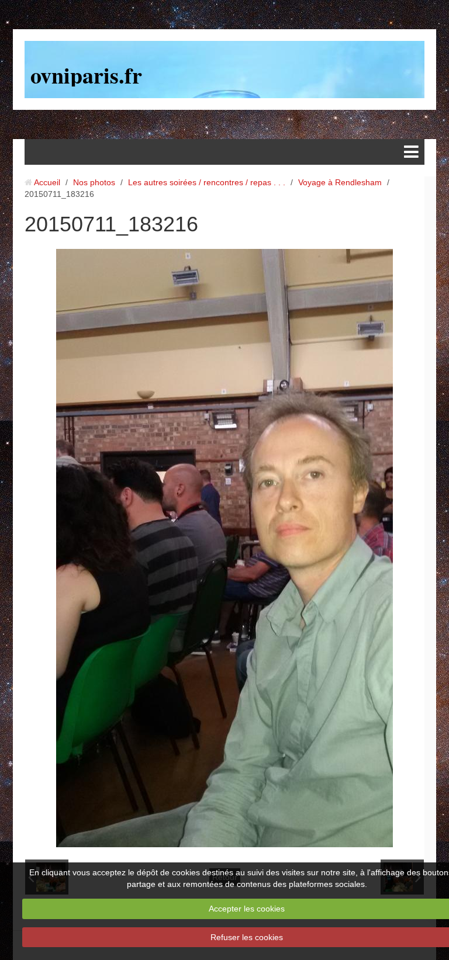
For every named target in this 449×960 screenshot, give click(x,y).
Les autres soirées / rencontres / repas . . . (206, 182)
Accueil (47, 182)
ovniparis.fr (86, 75)
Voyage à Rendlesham (340, 182)
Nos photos (94, 182)
